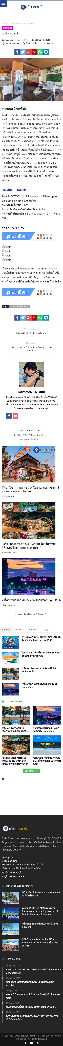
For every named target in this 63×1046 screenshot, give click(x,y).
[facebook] (17, 52)
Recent (18, 629)
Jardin (13, 306)
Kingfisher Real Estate (13, 876)
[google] (29, 52)
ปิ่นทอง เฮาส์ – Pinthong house (31, 331)
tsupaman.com (9, 860)
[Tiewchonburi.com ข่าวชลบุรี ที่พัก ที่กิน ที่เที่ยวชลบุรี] (31, 3)
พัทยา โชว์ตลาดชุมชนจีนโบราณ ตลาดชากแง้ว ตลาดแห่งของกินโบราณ (31, 489)
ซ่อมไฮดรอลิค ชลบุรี (11, 872)
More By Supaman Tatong (30, 435)
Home (4, 23)
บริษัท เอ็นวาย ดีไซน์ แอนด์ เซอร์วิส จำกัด (21, 868)
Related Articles (30, 430)
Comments (33, 629)
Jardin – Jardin (14, 190)
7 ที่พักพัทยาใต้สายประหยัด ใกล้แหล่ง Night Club (31, 600)
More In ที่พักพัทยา (30, 439)
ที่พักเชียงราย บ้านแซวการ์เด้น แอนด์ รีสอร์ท (22, 864)
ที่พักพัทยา (15, 23)
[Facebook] (25, 1043)
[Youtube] (31, 1043)
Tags (46, 629)
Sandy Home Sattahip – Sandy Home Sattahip (31, 347)
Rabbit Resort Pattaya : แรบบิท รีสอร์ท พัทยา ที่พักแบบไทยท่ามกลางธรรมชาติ (29, 545)
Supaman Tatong (12, 40)
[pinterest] (34, 52)
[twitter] (23, 52)
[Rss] (37, 1043)
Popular (6, 629)
